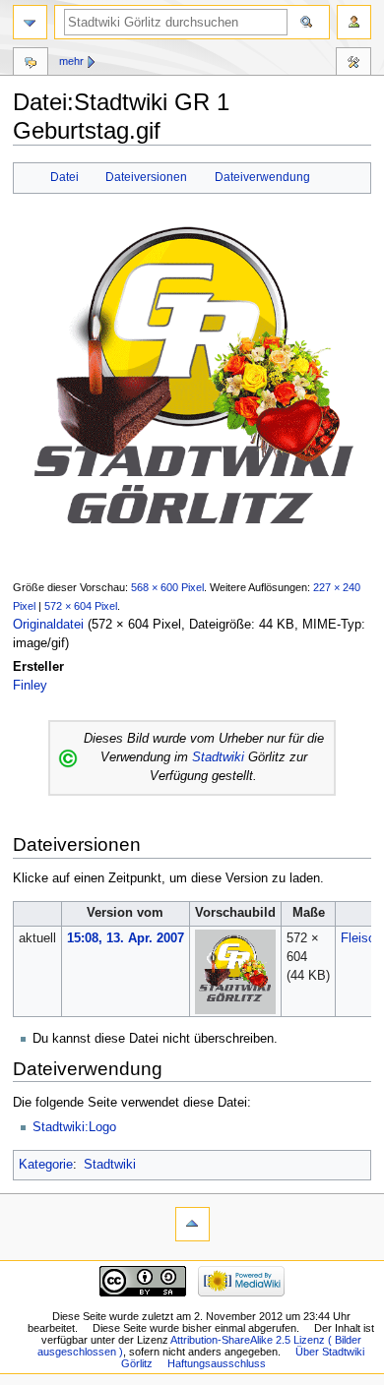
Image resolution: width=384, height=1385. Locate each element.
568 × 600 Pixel (167, 587)
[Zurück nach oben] (192, 1224)
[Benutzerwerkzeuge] (354, 22)
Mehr (71, 61)
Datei (64, 177)
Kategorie (46, 1165)
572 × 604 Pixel (80, 606)
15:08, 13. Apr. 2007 (125, 938)
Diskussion (30, 64)
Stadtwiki (218, 757)
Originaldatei (48, 625)
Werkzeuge (353, 64)
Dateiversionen (146, 177)
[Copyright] (67, 757)
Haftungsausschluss (216, 1363)
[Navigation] (30, 22)
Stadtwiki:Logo (74, 1127)
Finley (30, 685)
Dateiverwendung (262, 177)
